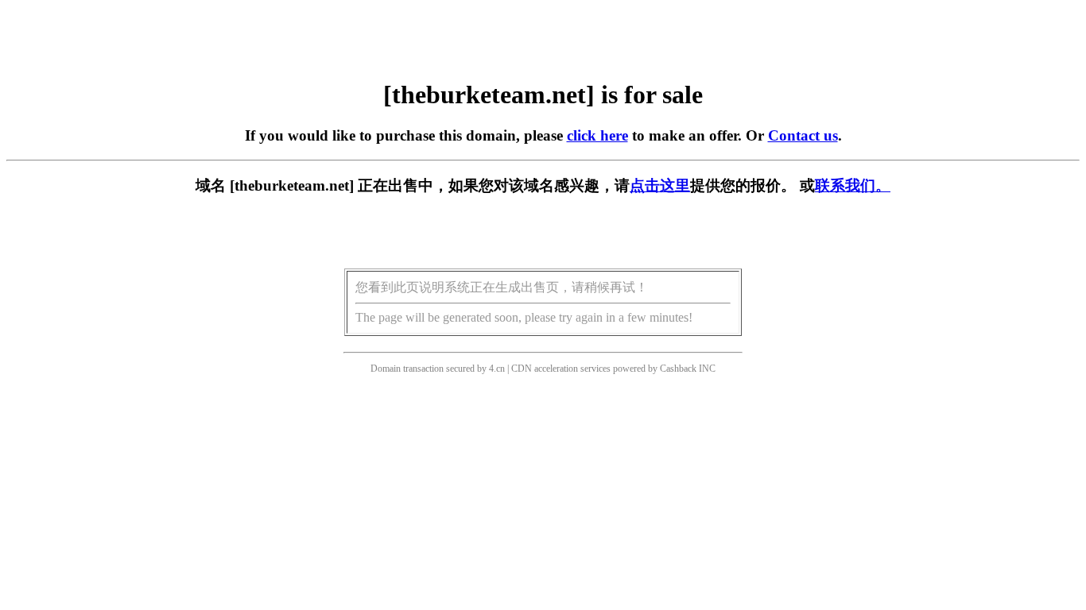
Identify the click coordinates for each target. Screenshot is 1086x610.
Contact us (803, 135)
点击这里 (660, 185)
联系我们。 (852, 185)
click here (597, 135)
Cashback (678, 368)
